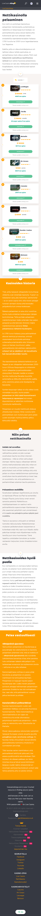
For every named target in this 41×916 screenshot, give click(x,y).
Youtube (20, 865)
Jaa (21, 912)
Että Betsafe (20, 151)
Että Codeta (20, 220)
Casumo (20, 890)
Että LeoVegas (19, 102)
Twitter (20, 862)
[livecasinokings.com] (9, 3)
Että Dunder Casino (20, 245)
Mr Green (20, 892)
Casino (20, 80)
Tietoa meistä (20, 826)
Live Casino (20, 876)
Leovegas (20, 895)
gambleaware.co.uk (25, 818)
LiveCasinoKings (7, 8)
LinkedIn (20, 868)
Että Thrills (20, 126)
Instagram (21, 860)
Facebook (20, 857)
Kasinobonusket (20, 882)
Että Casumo (20, 198)
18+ (16, 815)
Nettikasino (20, 879)
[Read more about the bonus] (2, 95)
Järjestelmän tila (20, 849)
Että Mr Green (19, 176)
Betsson (20, 898)
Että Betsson (20, 270)
